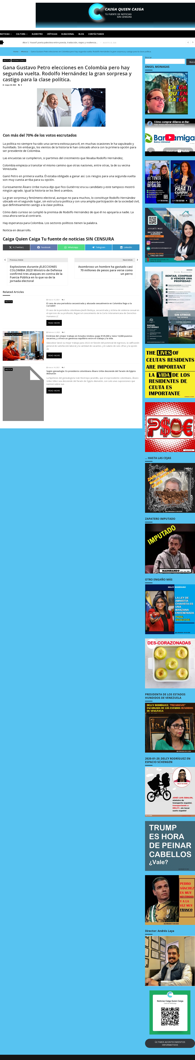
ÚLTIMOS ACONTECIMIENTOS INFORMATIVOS (170, 1043)
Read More (54, 323)
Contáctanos (96, 34)
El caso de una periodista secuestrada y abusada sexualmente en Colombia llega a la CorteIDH (89, 304)
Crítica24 (52, 34)
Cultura (20, 34)
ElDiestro (37, 34)
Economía (18, 334)
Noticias (5, 34)
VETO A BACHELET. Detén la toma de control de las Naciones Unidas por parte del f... (64, 42)
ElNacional (67, 34)
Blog (81, 34)
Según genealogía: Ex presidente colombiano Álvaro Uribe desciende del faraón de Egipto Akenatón (91, 372)
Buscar (148, 57)
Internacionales (18, 60)
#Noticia (6, 60)
